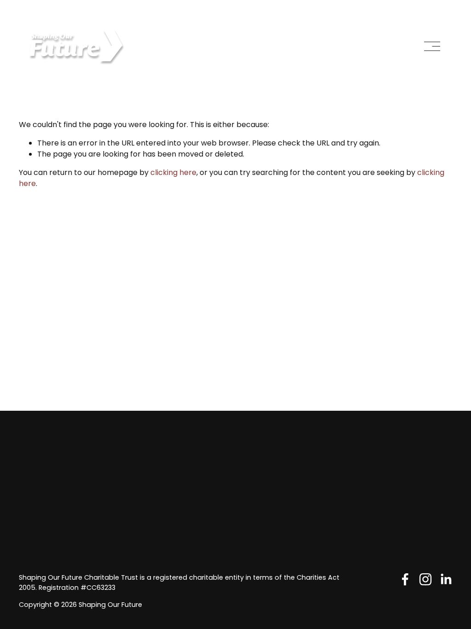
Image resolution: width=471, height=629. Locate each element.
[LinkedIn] (445, 579)
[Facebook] (405, 579)
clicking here (173, 172)
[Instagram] (425, 579)
